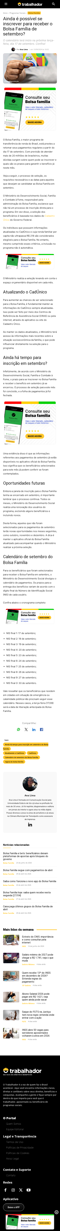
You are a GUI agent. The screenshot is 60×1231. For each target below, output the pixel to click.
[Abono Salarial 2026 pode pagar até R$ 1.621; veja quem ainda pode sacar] (11, 997)
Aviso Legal (12, 1158)
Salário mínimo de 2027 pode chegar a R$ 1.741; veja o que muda (37, 957)
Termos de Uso (14, 1141)
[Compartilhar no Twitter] (26, 730)
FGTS (24, 1021)
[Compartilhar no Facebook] (41, 730)
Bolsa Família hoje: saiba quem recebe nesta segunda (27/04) (27, 894)
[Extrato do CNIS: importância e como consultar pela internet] (11, 940)
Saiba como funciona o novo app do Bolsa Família (29, 881)
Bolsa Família (34, 13)
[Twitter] (20, 1190)
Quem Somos (13, 1123)
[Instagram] (13, 1190)
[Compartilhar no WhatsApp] (18, 730)
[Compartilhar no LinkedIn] (34, 730)
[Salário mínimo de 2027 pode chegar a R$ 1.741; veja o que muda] (11, 958)
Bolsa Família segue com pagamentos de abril (27, 870)
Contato (10, 1175)
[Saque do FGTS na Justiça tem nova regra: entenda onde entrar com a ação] (11, 1015)
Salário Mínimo (28, 964)
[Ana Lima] (14, 49)
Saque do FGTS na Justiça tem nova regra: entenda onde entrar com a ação (38, 1014)
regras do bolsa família (14, 762)
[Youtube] (28, 1190)
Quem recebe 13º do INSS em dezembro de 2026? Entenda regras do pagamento (36, 977)
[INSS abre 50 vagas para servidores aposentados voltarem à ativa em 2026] (11, 1033)
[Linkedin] (30, 825)
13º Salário (26, 985)
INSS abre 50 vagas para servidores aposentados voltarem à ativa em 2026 (36, 1032)
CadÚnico (32, 753)
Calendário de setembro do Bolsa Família (21, 757)
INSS (24, 946)
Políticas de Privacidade (20, 1147)
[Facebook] (5, 1190)
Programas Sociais (18, 13)
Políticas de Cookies (17, 1153)
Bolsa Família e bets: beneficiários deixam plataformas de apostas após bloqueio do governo (25, 856)
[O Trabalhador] (30, 4)
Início (5, 13)
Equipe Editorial (15, 1129)
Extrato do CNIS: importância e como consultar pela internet (37, 939)
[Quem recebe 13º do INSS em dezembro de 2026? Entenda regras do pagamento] (11, 976)
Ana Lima (24, 49)
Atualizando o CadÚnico (14, 753)
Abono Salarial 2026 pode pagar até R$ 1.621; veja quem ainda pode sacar (36, 996)
